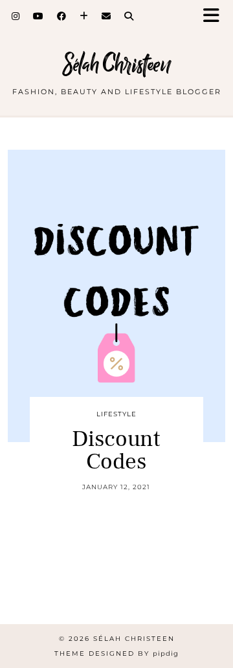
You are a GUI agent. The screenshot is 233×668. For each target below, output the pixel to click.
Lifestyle (116, 414)
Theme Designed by (116, 653)
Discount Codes (116, 450)
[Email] (106, 16)
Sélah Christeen (117, 64)
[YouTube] (38, 16)
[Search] (129, 16)
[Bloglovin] (84, 16)
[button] (215, 16)
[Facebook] (62, 16)
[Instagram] (16, 16)
